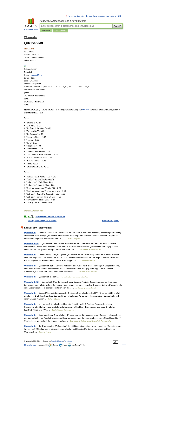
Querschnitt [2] (31, 244)
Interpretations (60, 30)
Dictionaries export (30, 345)
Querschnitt (30, 233)
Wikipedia (46, 30)
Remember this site (76, 16)
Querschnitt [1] (31, 282)
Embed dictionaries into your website (101, 16)
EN (119, 16)
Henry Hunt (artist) (110, 220)
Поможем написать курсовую (50, 216)
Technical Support (57, 341)
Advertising (68, 341)
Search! (117, 26)
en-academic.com (31, 29)
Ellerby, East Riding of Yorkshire (42, 220)
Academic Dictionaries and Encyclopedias (63, 21)
